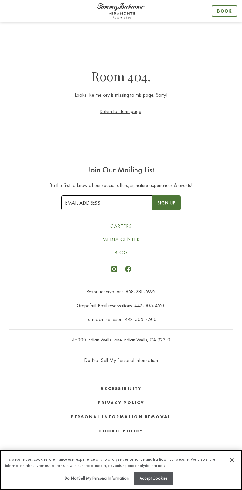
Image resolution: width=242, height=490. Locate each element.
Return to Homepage (120, 111)
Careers (121, 226)
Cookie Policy (121, 431)
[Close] (232, 460)
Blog (121, 252)
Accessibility (121, 388)
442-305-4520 (150, 305)
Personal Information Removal (121, 417)
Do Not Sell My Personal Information (97, 478)
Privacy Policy (121, 402)
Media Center (121, 239)
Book (224, 11)
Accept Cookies (153, 478)
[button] (12, 11)
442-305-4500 (141, 319)
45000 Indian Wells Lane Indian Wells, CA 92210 (121, 339)
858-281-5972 (141, 291)
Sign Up (166, 203)
